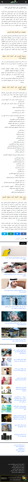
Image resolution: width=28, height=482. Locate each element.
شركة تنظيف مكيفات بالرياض (17, 470)
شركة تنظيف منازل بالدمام (18, 472)
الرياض (18, 238)
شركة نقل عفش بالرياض (18, 465)
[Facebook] (23, 233)
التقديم (22, 238)
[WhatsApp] (11, 233)
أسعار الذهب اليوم (20, 449)
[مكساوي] (14, 1)
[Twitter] (4, 233)
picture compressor (20, 446)
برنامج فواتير (21, 448)
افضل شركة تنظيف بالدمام (18, 467)
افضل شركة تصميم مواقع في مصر (16, 464)
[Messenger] (17, 233)
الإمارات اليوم (21, 451)
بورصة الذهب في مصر (19, 444)
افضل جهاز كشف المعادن (18, 469)
